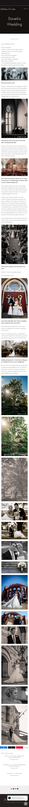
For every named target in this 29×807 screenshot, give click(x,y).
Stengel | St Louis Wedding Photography (14, 765)
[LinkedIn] (17, 789)
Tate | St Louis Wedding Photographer (14, 756)
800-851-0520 (7, 800)
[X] (11, 789)
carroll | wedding (14, 773)
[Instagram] (15, 789)
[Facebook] (13, 789)
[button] (14, 2)
